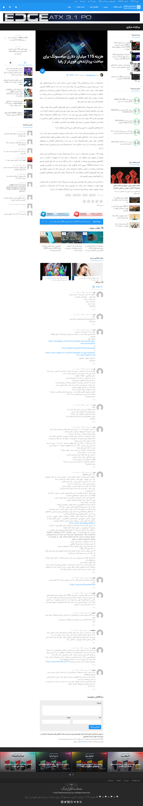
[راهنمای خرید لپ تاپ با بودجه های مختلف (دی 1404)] (53, 762)
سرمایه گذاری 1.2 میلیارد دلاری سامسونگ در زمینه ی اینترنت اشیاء (73, 248)
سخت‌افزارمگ (136, 780)
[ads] (71, 17)
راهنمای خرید (94, 7)
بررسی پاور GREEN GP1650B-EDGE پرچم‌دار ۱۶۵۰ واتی (123, 100)
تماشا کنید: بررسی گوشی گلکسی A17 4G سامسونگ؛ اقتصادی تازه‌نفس (122, 132)
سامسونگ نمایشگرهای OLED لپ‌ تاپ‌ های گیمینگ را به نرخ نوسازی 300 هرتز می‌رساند (121, 56)
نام (99, 717)
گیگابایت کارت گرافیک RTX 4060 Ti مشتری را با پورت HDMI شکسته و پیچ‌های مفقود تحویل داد (121, 46)
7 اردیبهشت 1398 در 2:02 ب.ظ (82, 314)
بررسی (106, 7)
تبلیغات (118, 780)
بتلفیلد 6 (82, 1)
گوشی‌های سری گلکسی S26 (107, 1)
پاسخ (94, 309)
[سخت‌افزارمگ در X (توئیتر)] (65, 802)
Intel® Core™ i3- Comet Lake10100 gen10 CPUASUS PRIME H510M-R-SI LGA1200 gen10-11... (16, 188)
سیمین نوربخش (90, 75)
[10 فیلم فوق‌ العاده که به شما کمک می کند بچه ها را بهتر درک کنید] (55, 271)
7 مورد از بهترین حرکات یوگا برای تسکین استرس (120, 217)
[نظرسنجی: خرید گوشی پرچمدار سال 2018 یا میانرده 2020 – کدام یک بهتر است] (50, 237)
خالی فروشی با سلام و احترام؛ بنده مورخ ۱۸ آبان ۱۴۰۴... (16, 177)
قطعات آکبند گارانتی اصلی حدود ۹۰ (16, 160)
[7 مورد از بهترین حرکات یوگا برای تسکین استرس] (134, 217)
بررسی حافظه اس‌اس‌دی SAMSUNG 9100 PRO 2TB (122, 111)
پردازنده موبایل (76, 195)
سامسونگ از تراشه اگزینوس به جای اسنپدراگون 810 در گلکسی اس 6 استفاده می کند (94, 248)
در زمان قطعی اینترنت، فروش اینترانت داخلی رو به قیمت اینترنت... (15, 199)
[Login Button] (4, 7)
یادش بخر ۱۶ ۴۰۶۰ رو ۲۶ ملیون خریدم (15, 214)
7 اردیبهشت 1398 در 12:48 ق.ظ (82, 472)
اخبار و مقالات (117, 7)
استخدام (110, 780)
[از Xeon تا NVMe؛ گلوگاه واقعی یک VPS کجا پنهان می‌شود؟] (28, 114)
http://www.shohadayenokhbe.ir (82, 523)
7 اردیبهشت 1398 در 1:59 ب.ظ (82, 330)
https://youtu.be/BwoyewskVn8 (82, 584)
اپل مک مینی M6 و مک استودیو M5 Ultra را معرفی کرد (120, 77)
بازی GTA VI (134, 1)
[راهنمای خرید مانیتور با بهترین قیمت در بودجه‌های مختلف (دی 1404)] (89, 762)
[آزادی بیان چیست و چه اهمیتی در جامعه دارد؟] (134, 225)
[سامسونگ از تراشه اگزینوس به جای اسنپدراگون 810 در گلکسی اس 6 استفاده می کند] (92, 237)
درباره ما (126, 780)
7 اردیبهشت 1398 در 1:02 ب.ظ (82, 405)
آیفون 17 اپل (91, 1)
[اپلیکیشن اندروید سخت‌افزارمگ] (78, 802)
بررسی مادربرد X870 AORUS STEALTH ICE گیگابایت (124, 122)
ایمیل (68, 717)
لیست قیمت (80, 7)
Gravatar (84, 741)
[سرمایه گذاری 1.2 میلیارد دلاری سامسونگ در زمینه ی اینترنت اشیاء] (71, 237)
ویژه (69, 7)
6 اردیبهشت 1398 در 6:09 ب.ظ (81, 593)
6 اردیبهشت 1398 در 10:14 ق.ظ (81, 648)
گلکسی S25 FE (123, 1)
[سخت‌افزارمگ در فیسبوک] (68, 802)
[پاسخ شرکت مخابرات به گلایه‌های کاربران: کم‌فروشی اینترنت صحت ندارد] (135, 67)
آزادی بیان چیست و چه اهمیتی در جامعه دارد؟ (121, 225)
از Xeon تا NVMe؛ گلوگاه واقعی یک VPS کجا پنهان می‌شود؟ (13, 114)
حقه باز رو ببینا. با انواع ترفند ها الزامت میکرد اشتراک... (15, 135)
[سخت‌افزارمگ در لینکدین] (62, 802)
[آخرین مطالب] (25, 63)
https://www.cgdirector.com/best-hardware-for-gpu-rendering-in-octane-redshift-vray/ (70, 354)
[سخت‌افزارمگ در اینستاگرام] (71, 802)
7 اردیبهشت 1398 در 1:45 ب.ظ (82, 369)
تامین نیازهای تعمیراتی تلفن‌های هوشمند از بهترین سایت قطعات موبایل (13, 82)
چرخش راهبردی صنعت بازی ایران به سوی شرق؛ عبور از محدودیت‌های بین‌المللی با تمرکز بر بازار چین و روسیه (13, 71)
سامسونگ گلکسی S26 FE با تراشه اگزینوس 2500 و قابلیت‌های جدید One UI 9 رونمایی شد (70, 220)
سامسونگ (68, 195)
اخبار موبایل (92, 195)
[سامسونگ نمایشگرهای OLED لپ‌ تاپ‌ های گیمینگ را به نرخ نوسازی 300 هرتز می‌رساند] (135, 57)
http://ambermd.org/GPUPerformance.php (78, 348)
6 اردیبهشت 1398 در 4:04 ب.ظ (81, 613)
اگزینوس (85, 195)
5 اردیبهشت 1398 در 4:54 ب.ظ (81, 670)
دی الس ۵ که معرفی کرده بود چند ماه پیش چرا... (15, 152)
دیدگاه (96, 287)
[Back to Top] (71, 784)
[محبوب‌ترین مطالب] (10, 63)
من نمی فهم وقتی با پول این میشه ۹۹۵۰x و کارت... (16, 143)
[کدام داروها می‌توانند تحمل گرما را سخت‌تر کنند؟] (87, 271)
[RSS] (81, 802)
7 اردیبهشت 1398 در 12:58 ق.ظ (82, 427)
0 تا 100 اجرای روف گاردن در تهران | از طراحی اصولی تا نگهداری (119, 208)
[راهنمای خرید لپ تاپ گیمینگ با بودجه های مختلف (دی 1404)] (18, 762)
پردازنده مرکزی (133, 27)
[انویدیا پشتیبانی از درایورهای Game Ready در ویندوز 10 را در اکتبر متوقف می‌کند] (28, 103)
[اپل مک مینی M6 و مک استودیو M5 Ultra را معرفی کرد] (135, 78)
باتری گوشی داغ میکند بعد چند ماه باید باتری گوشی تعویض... (14, 168)
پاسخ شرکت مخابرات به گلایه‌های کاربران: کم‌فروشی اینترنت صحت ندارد (120, 67)
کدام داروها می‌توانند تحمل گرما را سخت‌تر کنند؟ (89, 279)
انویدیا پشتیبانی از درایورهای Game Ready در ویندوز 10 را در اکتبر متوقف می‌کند (14, 103)
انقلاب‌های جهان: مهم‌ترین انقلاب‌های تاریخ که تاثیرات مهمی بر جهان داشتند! (126, 187)
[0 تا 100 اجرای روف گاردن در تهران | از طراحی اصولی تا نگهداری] (134, 208)
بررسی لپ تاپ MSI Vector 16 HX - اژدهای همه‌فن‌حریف (122, 143)
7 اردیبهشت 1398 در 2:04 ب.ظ (82, 292)
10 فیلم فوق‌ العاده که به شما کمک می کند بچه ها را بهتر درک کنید (56, 279)
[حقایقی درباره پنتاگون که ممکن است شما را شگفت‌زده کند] (134, 200)
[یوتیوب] (88, 214)
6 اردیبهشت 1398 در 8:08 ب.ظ (81, 578)
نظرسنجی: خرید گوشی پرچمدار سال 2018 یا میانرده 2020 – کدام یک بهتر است (51, 248)
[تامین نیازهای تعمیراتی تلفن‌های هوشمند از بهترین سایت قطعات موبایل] (28, 82)
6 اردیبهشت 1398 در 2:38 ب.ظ (80, 630)
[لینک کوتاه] (67, 75)
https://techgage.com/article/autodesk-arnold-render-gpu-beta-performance (71, 342)
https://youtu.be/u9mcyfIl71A (58, 661)
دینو (76, 1)
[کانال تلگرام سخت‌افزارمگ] (74, 802)
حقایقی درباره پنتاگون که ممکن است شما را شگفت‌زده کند (120, 200)
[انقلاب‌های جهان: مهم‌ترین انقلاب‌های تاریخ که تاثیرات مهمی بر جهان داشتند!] (125, 175)
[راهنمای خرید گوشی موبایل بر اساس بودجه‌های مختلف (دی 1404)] (125, 762)
